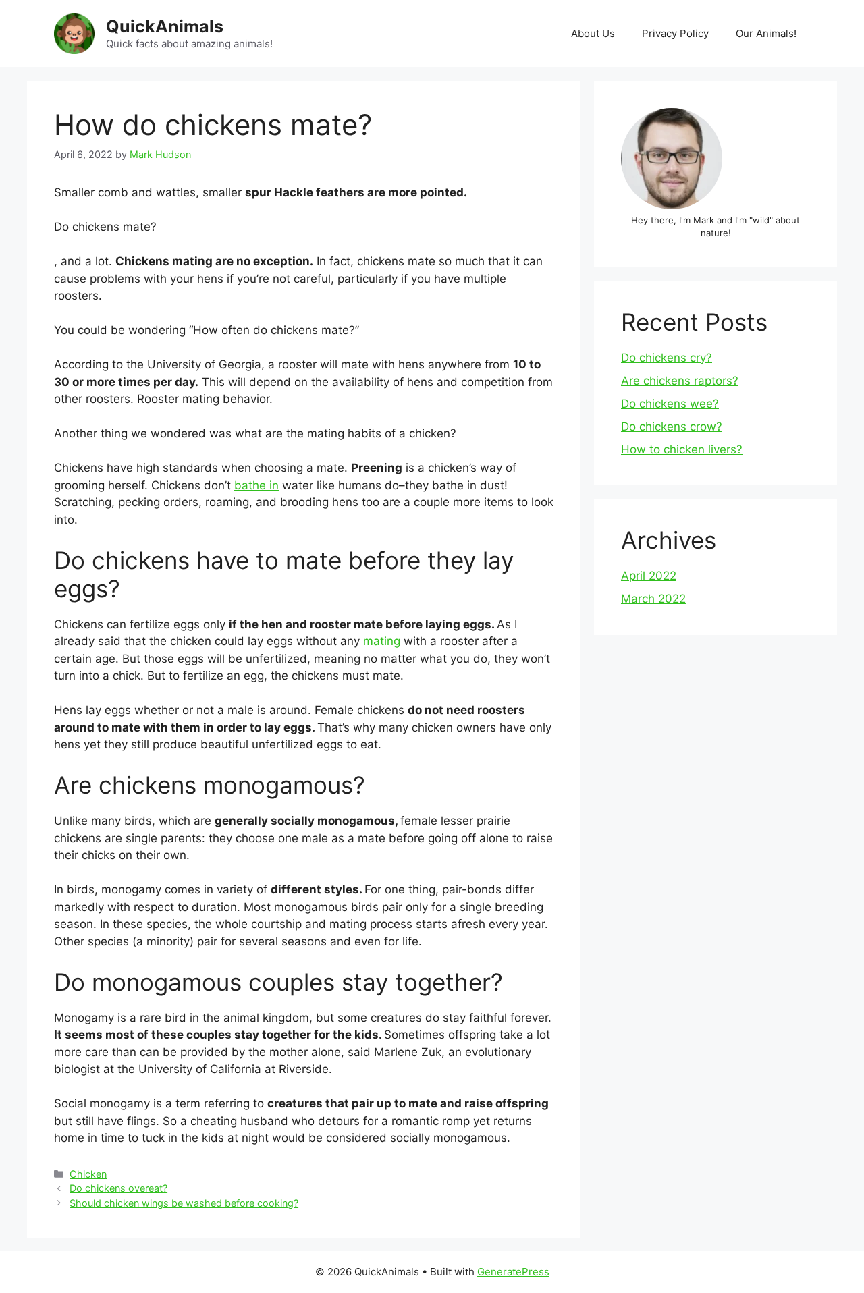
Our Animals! (766, 33)
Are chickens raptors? (679, 380)
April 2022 (648, 575)
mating (383, 641)
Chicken (88, 1174)
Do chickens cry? (666, 357)
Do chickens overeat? (118, 1188)
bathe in (256, 485)
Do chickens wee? (670, 403)
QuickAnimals (164, 26)
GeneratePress (513, 1271)
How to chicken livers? (681, 449)
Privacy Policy (675, 33)
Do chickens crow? (671, 426)
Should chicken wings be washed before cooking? (184, 1203)
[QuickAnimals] (74, 33)
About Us (593, 33)
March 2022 (653, 598)
